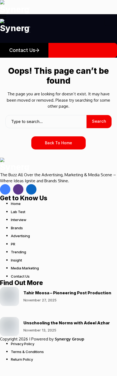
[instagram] (18, 189)
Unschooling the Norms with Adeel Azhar (66, 322)
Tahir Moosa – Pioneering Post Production (67, 292)
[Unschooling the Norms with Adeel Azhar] (9, 326)
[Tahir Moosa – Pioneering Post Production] (9, 296)
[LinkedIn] (31, 189)
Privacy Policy (22, 344)
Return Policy (22, 359)
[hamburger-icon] (111, 20)
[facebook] (5, 189)
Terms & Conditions (27, 351)
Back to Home (58, 142)
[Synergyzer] (15, 7)
